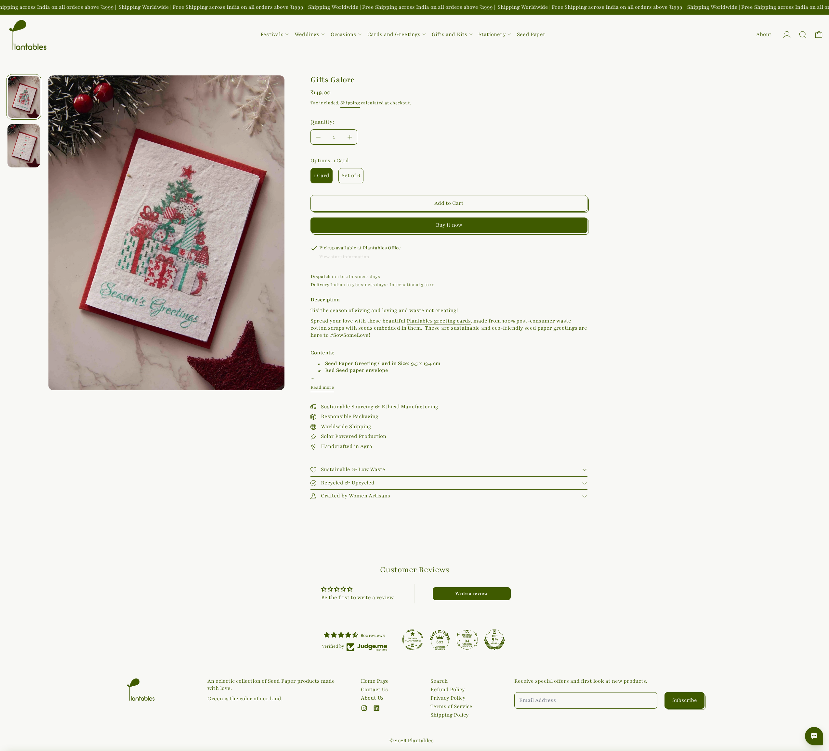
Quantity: (322, 121)
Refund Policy (447, 689)
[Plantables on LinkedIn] (376, 708)
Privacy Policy (448, 698)
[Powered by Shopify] (787, 34)
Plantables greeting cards (439, 320)
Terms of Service (451, 706)
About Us (372, 698)
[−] (317, 137)
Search (439, 681)
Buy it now (449, 225)
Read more (322, 387)
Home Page (375, 681)
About (763, 34)
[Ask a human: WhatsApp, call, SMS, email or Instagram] (814, 736)
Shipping (350, 103)
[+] (349, 137)
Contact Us (374, 689)
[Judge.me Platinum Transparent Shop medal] (412, 639)
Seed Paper (531, 34)
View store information (344, 257)
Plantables (421, 740)
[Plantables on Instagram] (364, 708)
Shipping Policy (449, 714)
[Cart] (818, 34)
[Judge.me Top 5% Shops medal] (494, 639)
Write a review (471, 593)
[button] (802, 34)
